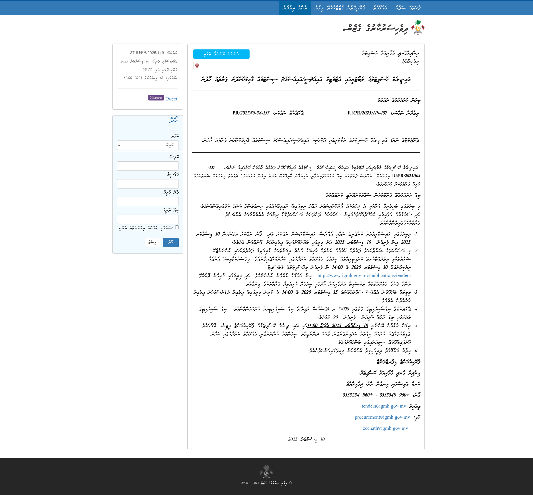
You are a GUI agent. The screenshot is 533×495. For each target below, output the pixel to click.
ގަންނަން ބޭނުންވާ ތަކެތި (221, 54)
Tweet (171, 99)
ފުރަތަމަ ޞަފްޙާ (408, 8)
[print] (197, 65)
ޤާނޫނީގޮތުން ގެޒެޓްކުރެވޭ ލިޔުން (340, 8)
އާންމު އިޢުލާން (295, 8)
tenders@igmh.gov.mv (384, 406)
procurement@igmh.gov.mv (382, 417)
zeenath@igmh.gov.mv (385, 429)
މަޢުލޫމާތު (380, 8)
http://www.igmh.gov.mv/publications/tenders (364, 276)
